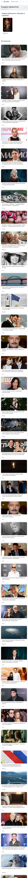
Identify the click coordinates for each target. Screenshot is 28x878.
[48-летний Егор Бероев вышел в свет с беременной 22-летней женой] (14, 615)
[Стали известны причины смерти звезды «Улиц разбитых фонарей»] (14, 469)
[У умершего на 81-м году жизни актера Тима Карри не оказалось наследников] (14, 552)
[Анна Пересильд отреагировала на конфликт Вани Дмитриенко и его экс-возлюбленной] (14, 449)
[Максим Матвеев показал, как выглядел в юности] (14, 698)
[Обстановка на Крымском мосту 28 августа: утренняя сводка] (14, 283)
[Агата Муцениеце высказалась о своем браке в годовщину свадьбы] (14, 324)
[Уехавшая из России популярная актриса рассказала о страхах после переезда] (14, 137)
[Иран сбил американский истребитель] (14, 864)
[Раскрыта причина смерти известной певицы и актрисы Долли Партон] (14, 179)
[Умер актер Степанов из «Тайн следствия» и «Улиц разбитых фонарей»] (14, 594)
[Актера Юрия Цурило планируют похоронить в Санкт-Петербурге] (14, 739)
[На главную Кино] (7, 1)
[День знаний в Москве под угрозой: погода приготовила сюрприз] (14, 407)
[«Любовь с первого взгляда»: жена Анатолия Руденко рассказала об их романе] (14, 96)
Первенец (5, 33)
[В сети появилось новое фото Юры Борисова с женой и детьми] (14, 822)
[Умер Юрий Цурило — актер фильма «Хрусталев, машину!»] (14, 511)
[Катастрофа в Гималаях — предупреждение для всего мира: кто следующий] (14, 199)
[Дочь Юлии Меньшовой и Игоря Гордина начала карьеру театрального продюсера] (14, 366)
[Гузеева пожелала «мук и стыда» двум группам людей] (14, 386)
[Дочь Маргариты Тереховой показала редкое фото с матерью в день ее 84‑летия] (14, 54)
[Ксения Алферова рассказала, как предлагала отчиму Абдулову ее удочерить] (14, 116)
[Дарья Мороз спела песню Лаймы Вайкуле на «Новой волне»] (14, 573)
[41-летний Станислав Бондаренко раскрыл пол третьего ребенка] (14, 718)
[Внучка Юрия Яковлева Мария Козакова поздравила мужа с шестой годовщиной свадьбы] (14, 158)
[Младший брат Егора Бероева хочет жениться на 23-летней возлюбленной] (14, 677)
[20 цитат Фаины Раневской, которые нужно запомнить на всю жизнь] (14, 532)
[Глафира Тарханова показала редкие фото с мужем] (14, 75)
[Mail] (4, 1)
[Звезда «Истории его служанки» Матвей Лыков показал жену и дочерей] (14, 656)
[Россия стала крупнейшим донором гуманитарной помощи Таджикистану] (14, 760)
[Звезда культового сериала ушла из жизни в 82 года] (14, 262)
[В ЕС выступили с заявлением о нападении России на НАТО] (14, 303)
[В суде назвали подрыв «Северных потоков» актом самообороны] (14, 635)
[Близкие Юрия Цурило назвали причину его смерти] (14, 345)
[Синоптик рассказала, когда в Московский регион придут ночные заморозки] (14, 428)
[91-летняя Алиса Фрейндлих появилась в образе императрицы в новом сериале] (14, 490)
